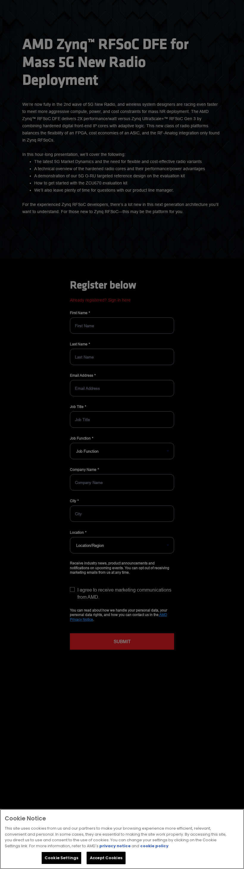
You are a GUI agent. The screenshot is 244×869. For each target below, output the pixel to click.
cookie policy (154, 846)
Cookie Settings (61, 858)
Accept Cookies (106, 858)
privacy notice (115, 846)
